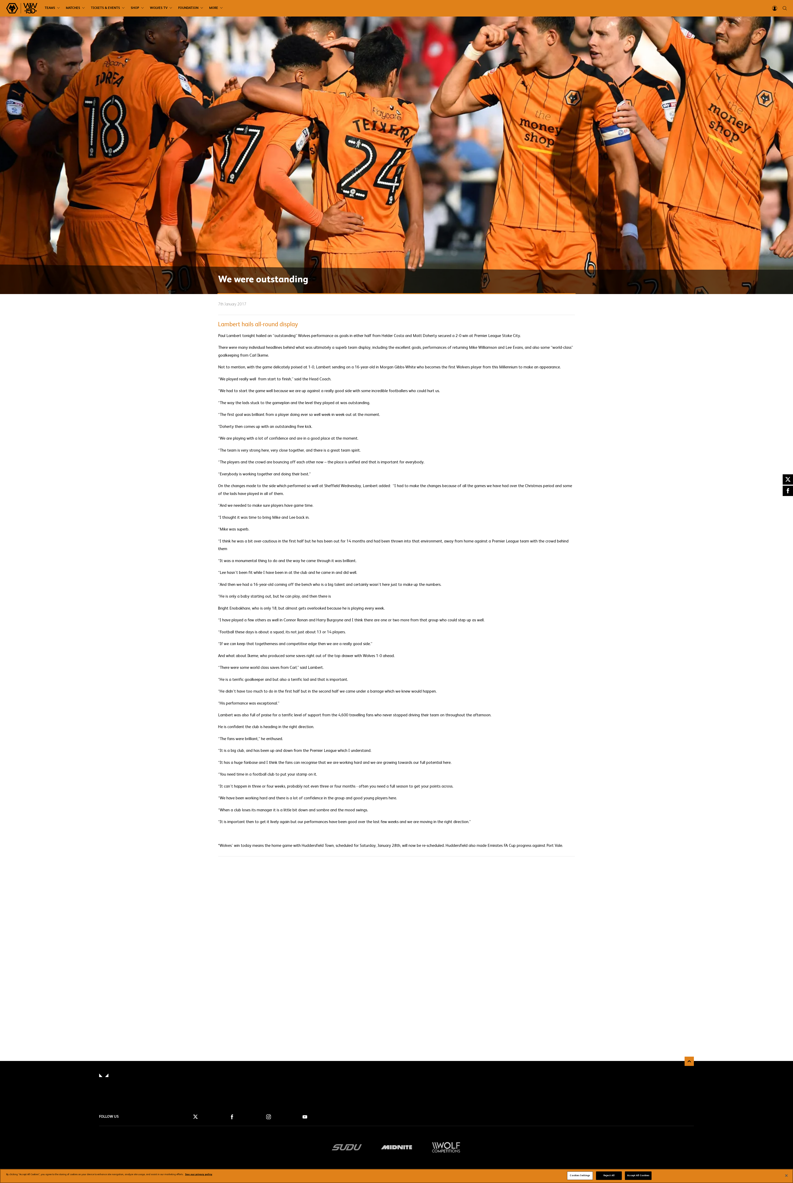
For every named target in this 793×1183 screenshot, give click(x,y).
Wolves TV (158, 8)
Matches (73, 8)
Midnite (396, 1147)
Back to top (689, 1061)
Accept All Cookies (638, 1175)
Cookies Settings (580, 1175)
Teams (50, 8)
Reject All (608, 1175)
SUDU (347, 1147)
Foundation (188, 8)
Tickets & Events (105, 8)
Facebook (788, 491)
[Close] (786, 1175)
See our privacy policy (198, 1175)
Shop (135, 8)
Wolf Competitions (446, 1147)
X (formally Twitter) (788, 479)
